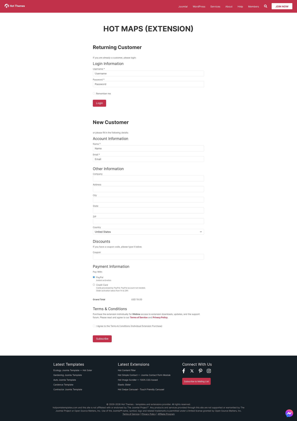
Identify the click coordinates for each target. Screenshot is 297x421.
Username (99, 69)
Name (97, 144)
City (95, 195)
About (228, 6)
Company (98, 174)
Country (97, 227)
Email (96, 154)
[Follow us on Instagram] (211, 370)
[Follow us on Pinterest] (202, 370)
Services (215, 6)
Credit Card (120, 288)
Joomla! (183, 6)
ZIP (94, 216)
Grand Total (99, 299)
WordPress (199, 6)
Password (98, 79)
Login (99, 103)
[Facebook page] (185, 370)
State (95, 206)
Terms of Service (139, 317)
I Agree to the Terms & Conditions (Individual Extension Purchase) (129, 326)
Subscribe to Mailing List (196, 381)
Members (253, 6)
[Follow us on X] (194, 370)
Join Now (281, 6)
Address (97, 184)
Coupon (97, 252)
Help (240, 6)
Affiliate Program (166, 414)
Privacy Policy (160, 317)
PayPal (103, 278)
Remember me (103, 93)
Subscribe (102, 338)
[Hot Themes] (15, 3)
